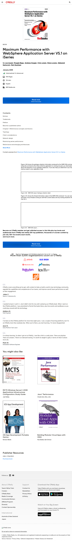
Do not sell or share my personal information (14, 531)
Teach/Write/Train (8, 488)
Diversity (4, 504)
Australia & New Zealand (10, 516)
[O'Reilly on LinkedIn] (10, 475)
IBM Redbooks (10, 87)
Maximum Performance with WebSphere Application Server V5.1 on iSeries (41, 152)
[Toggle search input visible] (70, 2)
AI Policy (25, 496)
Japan (4, 519)
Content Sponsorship (8, 507)
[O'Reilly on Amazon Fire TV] (44, 516)
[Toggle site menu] (2, 2)
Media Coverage (7, 496)
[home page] (10, 2)
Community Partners (8, 499)
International (7, 513)
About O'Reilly (7, 485)
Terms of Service (6, 538)
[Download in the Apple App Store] (43, 496)
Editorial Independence (27, 538)
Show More (6, 147)
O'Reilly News (6, 494)
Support (25, 485)
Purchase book (7, 459)
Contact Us (26, 488)
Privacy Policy (26, 494)
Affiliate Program (7, 502)
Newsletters (26, 491)
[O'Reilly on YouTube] (13, 475)
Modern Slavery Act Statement (44, 538)
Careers (4, 491)
